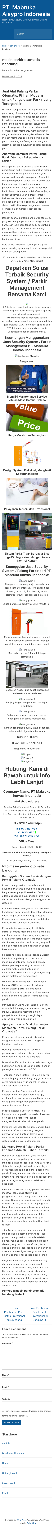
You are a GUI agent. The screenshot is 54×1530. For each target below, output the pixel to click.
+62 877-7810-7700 (26, 829)
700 (26, 836)
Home (4, 46)
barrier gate (15, 46)
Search (47, 34)
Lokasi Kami (8, 1483)
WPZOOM (31, 1523)
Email (5, 1387)
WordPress (21, 1520)
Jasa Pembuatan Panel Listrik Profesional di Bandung (39, 1314)
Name (5, 1375)
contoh (6, 1443)
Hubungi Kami (9, 1473)
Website (6, 1399)
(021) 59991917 (26, 832)
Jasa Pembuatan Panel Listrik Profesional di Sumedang (14, 1314)
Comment (7, 1343)
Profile (5, 1493)
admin (9, 70)
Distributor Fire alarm (13, 1453)
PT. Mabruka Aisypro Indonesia (26, 10)
